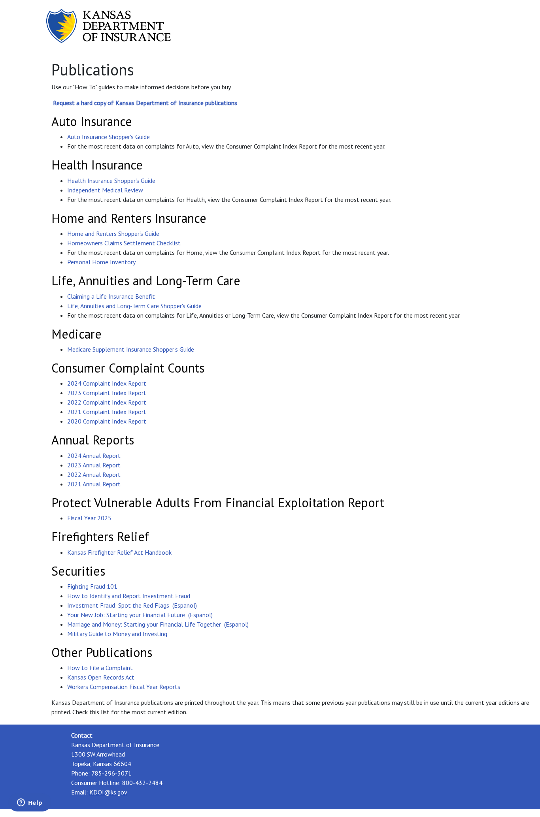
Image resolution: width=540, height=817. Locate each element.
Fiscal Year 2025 (89, 518)
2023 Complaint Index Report (106, 393)
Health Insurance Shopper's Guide (111, 180)
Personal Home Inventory (101, 262)
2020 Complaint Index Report (106, 421)
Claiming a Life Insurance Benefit (111, 296)
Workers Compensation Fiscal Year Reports (123, 687)
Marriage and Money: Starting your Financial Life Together (144, 624)
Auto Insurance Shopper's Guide (108, 137)
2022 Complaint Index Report (106, 402)
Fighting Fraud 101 (92, 586)
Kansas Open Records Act (100, 677)
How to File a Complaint (100, 668)
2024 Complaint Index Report (106, 383)
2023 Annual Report (94, 465)
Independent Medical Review (105, 190)
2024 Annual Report (94, 455)
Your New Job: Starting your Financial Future (126, 615)
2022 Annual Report (94, 474)
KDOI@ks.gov (108, 792)
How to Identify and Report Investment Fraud (128, 596)
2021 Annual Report (94, 484)
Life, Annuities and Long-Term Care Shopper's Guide (134, 306)
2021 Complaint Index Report (106, 412)
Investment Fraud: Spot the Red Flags (118, 605)
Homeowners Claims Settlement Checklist (124, 243)
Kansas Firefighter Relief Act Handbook (119, 552)
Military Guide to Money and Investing (117, 634)
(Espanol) (184, 605)
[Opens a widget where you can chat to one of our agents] (29, 803)
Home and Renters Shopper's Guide (113, 233)
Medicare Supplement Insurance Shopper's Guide (130, 349)
